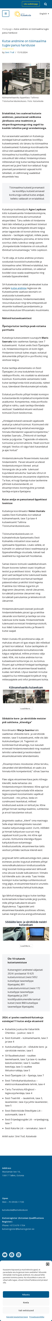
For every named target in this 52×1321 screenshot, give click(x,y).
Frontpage (7, 29)
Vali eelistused (26, 1310)
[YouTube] (4, 1254)
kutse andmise (19, 288)
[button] (47, 1264)
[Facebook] (11, 1254)
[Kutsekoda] (22, 13)
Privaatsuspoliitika (36, 1317)
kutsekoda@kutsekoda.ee (15, 1209)
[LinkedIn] (18, 1254)
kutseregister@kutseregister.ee (18, 1228)
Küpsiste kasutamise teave (17, 1317)
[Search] (45, 4)
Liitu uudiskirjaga (31, 4)
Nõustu (26, 1294)
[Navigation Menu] (5, 13)
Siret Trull (9, 52)
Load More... (26, 708)
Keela (26, 1302)
